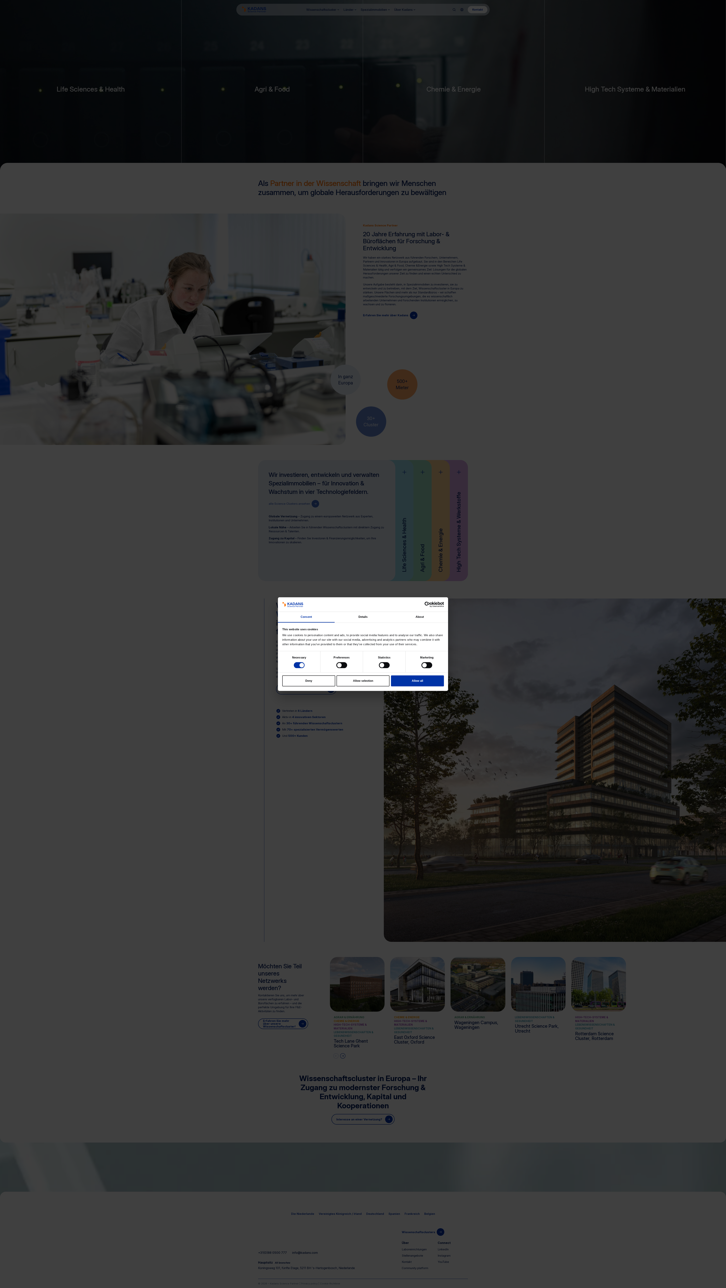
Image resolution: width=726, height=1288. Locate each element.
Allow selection (363, 680)
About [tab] (420, 617)
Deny (308, 680)
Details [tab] (363, 617)
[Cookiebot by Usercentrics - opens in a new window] (427, 604)
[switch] (341, 665)
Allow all (417, 680)
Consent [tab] (306, 617)
